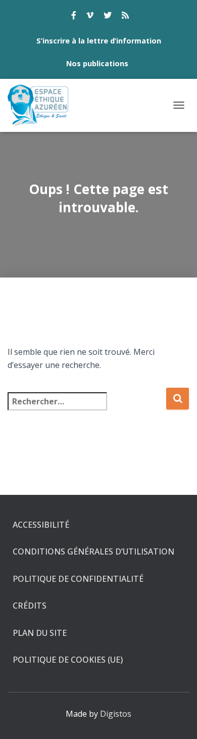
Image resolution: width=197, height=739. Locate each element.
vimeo (89, 16)
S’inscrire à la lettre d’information (98, 40)
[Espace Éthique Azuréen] (42, 105)
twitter (108, 16)
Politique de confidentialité (78, 578)
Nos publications (97, 63)
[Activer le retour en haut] (177, 718)
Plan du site (40, 632)
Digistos (115, 713)
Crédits (29, 605)
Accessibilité (41, 524)
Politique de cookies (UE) (68, 659)
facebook (73, 16)
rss (125, 16)
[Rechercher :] (87, 408)
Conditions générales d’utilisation (93, 551)
